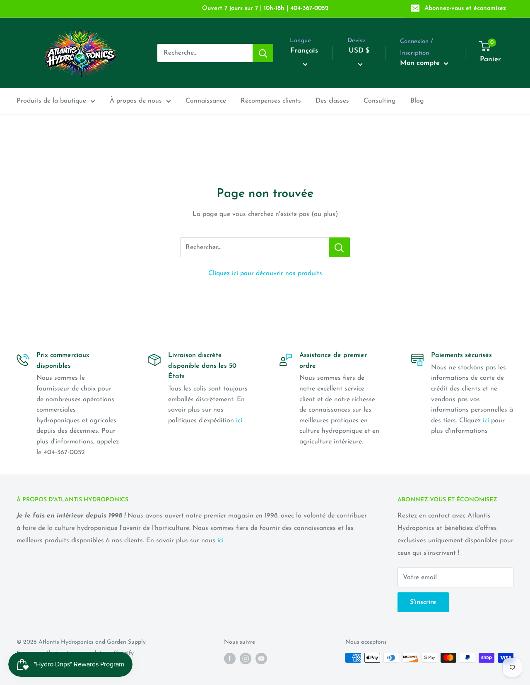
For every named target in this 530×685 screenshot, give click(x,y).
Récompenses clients (271, 101)
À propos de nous (136, 101)
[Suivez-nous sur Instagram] (245, 658)
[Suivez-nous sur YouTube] (261, 658)
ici (239, 420)
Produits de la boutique (51, 101)
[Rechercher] (263, 53)
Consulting (380, 101)
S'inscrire (423, 602)
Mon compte (421, 63)
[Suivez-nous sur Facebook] (230, 658)
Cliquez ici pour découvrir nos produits (265, 273)
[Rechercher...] (339, 247)
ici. (221, 540)
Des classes (332, 101)
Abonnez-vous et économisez (465, 8)
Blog (417, 101)
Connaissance (206, 101)
